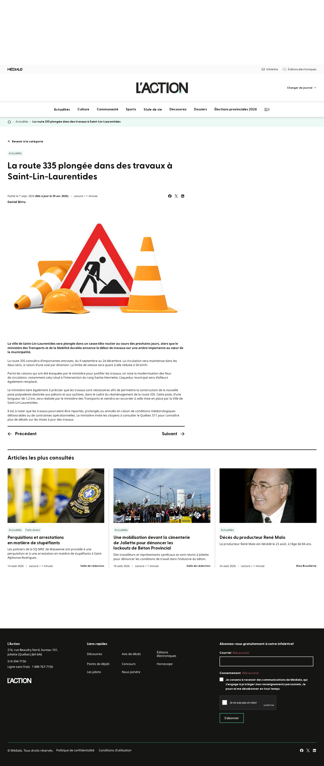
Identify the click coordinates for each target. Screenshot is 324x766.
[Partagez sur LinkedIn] (183, 196)
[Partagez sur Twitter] (176, 196)
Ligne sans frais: (30, 667)
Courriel (234, 652)
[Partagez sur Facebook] (170, 196)
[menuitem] (301, 87)
